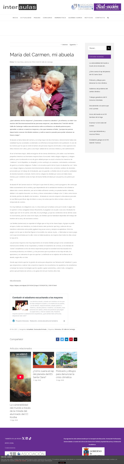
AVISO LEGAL (9, 443)
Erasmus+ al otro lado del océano (97, 124)
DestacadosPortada (40, 329)
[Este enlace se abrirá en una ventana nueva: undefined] (82, 7)
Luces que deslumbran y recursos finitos (97, 132)
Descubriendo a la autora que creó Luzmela (99, 107)
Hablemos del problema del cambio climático (98, 90)
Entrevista (58, 329)
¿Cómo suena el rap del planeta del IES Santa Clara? (43, 374)
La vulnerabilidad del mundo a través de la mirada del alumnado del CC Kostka (20, 411)
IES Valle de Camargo (68, 329)
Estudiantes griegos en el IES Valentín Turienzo (99, 141)
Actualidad (30, 329)
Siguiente (73, 44)
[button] (108, 18)
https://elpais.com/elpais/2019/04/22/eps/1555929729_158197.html (33, 285)
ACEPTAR (62, 462)
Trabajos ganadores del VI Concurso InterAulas (98, 98)
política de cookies (20, 460)
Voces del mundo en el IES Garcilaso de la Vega (98, 115)
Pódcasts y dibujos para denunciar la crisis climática (66, 374)
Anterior (65, 44)
